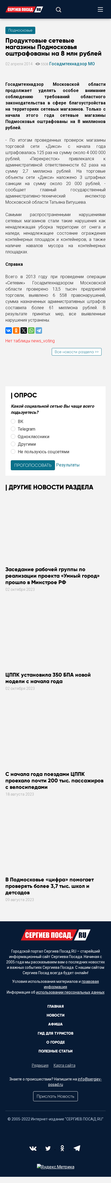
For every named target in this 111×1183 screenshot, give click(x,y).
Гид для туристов (55, 1033)
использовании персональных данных (70, 992)
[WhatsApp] (31, 330)
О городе (55, 1042)
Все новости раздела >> (77, 352)
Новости (55, 1015)
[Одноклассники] (16, 330)
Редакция (40, 1065)
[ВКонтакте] (8, 330)
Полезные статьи (55, 1051)
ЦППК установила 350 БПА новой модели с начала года (48, 677)
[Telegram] (39, 330)
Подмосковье (20, 30)
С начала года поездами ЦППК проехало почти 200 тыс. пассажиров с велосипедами (54, 780)
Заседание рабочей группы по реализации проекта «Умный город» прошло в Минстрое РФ (52, 575)
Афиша (55, 1024)
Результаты (68, 465)
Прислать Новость (55, 1096)
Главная (55, 1006)
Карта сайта (64, 1065)
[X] (23, 330)
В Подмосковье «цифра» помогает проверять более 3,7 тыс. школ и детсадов (49, 886)
